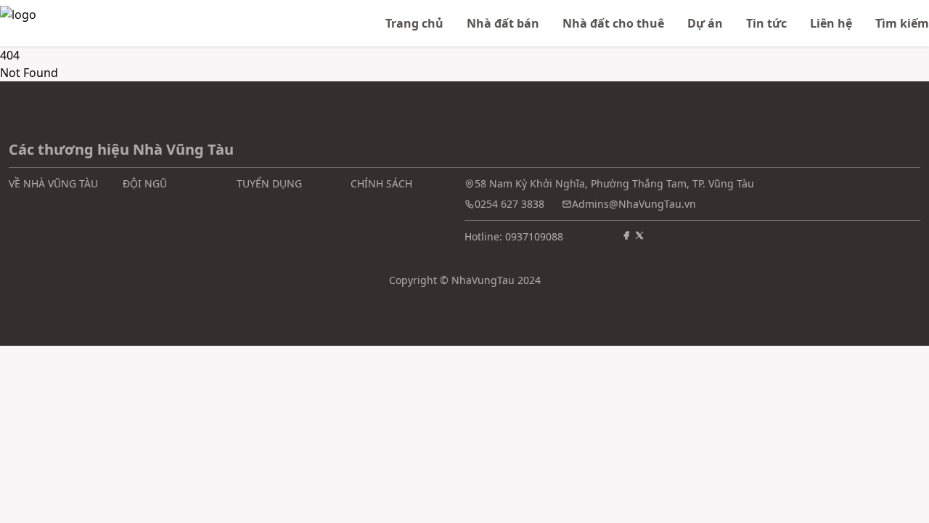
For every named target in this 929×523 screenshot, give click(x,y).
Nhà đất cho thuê (613, 23)
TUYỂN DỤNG (269, 183)
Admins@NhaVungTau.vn (634, 204)
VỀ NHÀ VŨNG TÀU (53, 183)
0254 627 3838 (509, 204)
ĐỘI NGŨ (145, 183)
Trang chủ (414, 23)
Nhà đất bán (503, 23)
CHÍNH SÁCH (381, 183)
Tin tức (766, 23)
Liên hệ (831, 23)
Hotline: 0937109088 (513, 236)
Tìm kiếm (902, 23)
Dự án (705, 23)
